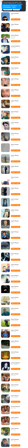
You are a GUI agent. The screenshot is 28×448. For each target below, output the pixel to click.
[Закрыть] (19, 6)
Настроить (16, 9)
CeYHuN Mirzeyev (15, 439)
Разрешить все (7, 9)
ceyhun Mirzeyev (15, 286)
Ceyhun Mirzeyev (15, 13)
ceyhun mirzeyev (15, 111)
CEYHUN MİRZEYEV (15, 363)
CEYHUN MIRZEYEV (15, 46)
